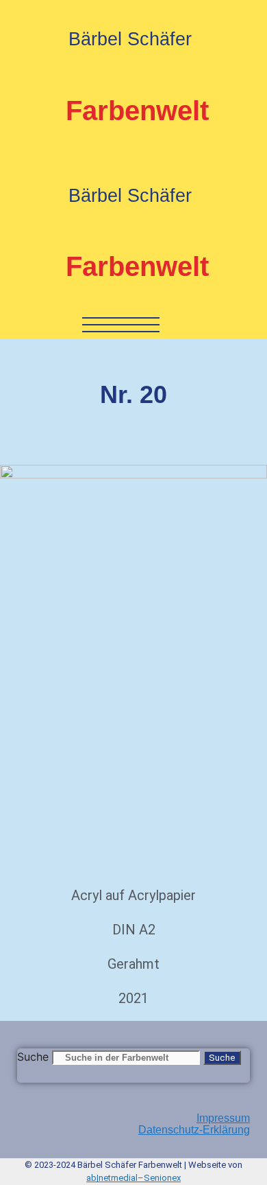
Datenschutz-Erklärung (194, 1130)
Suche (33, 1056)
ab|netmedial (112, 1178)
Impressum (223, 1118)
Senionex (162, 1178)
